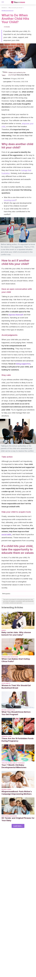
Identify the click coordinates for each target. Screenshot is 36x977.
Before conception (8, 710)
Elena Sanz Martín (23, 75)
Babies (4, 630)
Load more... (18, 826)
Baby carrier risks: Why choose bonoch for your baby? (16, 633)
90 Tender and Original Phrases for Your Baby (18, 819)
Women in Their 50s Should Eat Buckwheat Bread (16, 686)
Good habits (6, 683)
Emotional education (9, 816)
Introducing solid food (10, 657)
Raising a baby (6, 789)
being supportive (23, 364)
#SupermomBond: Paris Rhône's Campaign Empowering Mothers (17, 792)
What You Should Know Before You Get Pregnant (16, 713)
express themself (15, 315)
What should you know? (16, 7)
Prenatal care (6, 736)
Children (4, 7)
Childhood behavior (8, 10)
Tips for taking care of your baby (13, 763)
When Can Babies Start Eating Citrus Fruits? (16, 660)
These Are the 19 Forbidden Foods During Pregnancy (18, 739)
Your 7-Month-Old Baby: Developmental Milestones (14, 766)
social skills (6, 534)
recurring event (10, 200)
